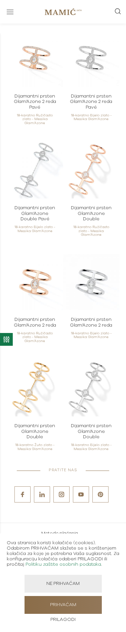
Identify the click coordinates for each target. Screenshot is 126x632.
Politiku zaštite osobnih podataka (63, 564)
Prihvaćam (63, 605)
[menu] (10, 12)
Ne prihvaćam (63, 584)
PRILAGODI (63, 619)
